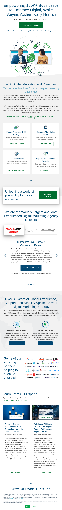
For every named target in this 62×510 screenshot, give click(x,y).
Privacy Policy (12, 498)
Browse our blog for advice (14, 400)
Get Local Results (45, 343)
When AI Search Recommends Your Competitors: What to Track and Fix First (14, 428)
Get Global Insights (17, 343)
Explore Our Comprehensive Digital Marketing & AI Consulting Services (31, 117)
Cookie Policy (20, 498)
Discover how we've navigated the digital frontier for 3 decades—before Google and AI (32, 31)
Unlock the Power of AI (16, 170)
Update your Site (45, 170)
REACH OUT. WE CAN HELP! (31, 25)
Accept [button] (27, 506)
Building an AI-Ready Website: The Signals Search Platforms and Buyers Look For (43, 428)
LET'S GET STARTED (47, 195)
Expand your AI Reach (16, 144)
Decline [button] (34, 506)
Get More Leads (46, 144)
